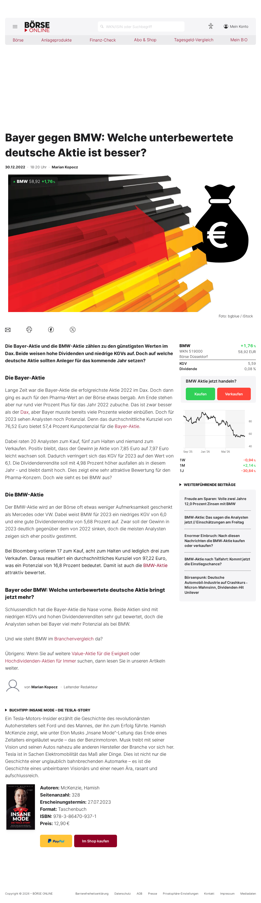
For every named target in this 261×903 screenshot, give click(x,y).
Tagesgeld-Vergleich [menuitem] (193, 39)
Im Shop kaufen (95, 841)
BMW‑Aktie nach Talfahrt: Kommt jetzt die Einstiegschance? (217, 561)
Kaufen (200, 394)
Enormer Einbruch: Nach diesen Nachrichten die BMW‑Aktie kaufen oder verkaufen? (215, 540)
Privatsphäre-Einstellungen (180, 893)
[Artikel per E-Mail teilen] (8, 329)
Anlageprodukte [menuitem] (56, 40)
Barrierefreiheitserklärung (92, 893)
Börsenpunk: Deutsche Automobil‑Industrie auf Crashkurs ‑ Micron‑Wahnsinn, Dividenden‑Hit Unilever (216, 585)
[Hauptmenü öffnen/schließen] (15, 26)
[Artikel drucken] (29, 330)
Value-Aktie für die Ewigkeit (100, 653)
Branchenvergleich (74, 638)
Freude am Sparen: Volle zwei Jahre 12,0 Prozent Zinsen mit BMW (215, 501)
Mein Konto (239, 26)
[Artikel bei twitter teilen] (73, 329)
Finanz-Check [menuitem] (103, 40)
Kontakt (209, 893)
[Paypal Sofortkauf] (56, 841)
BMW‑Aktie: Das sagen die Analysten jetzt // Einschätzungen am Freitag (216, 519)
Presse (152, 893)
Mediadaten (248, 893)
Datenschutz (122, 893)
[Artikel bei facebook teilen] (51, 329)
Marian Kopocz (44, 687)
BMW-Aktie (155, 565)
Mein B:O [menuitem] (238, 39)
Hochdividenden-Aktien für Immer (40, 661)
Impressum (227, 893)
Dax (24, 412)
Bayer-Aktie (127, 426)
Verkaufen (234, 394)
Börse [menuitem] (18, 40)
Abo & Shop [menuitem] (145, 39)
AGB (139, 893)
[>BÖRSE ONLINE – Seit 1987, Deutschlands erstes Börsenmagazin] (37, 26)
